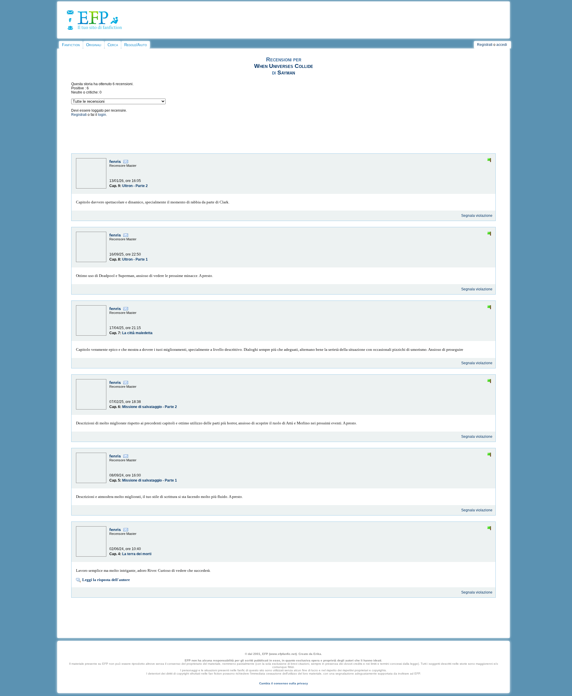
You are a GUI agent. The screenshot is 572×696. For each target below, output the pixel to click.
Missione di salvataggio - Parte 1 (149, 480)
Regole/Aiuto (135, 45)
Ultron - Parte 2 (135, 186)
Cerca (113, 45)
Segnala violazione (476, 216)
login (102, 115)
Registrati (484, 45)
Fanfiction (71, 45)
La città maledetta (137, 333)
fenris (115, 161)
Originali (93, 45)
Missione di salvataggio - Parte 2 (149, 407)
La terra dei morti (136, 554)
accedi (501, 45)
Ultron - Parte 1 (135, 259)
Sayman (286, 72)
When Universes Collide (283, 66)
